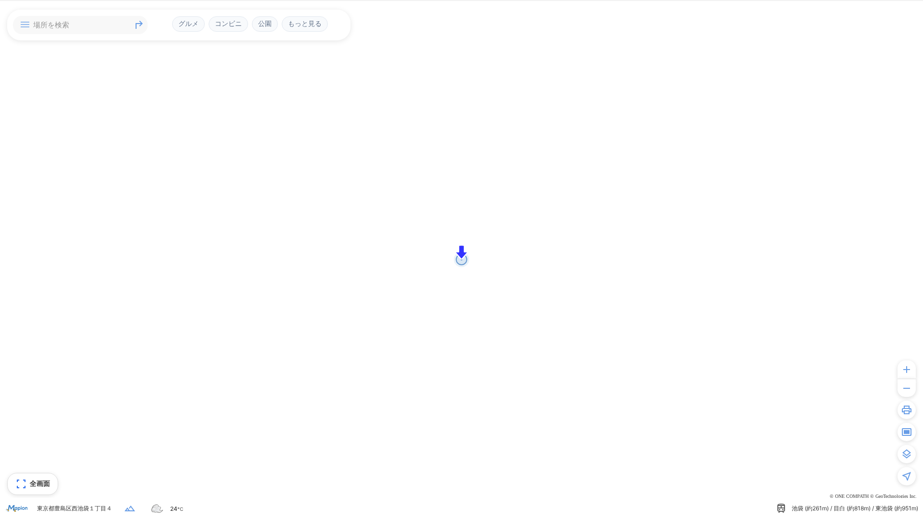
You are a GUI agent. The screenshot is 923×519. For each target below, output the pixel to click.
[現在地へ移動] (907, 476)
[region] (461, 259)
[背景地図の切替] (907, 454)
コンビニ (228, 23)
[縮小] (907, 388)
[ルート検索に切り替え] (139, 25)
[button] (461, 252)
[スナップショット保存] (907, 432)
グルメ (188, 23)
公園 (265, 23)
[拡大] (907, 369)
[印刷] (907, 410)
